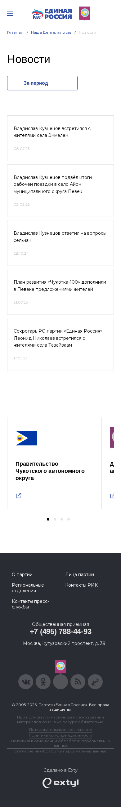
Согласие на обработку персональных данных (60, 751)
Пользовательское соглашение (60, 729)
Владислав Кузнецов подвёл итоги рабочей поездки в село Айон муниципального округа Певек (53, 184)
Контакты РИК (81, 585)
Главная (15, 32)
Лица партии (79, 574)
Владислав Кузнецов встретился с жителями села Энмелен (52, 132)
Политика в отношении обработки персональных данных (60, 743)
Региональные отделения (28, 587)
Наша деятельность (51, 32)
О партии (22, 574)
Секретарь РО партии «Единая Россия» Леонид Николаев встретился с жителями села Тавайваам (58, 338)
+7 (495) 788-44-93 (61, 631)
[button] (48, 519)
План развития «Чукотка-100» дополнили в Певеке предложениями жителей (60, 285)
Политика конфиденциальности (60, 735)
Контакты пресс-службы (30, 604)
